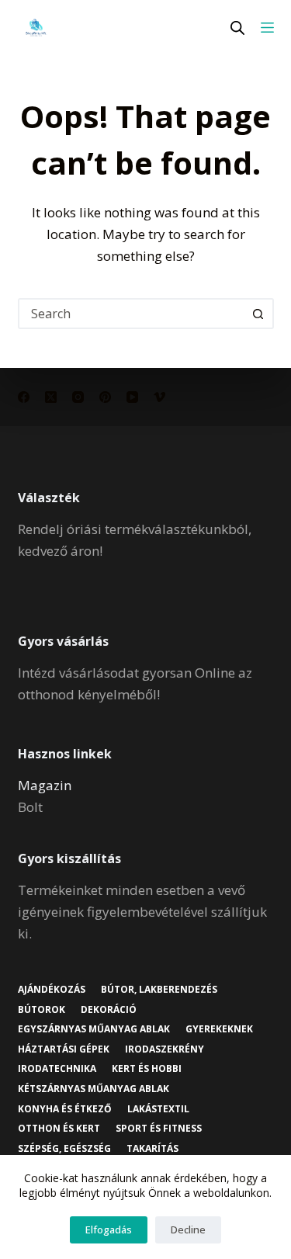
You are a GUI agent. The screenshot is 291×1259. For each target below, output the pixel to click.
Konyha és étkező (65, 1109)
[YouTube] (132, 397)
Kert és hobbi (147, 1069)
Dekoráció (109, 1010)
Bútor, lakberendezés (159, 989)
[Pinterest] (105, 397)
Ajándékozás (51, 989)
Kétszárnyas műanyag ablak (93, 1089)
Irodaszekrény (164, 1049)
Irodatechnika (57, 1069)
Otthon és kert (59, 1128)
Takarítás (152, 1149)
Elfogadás (108, 1229)
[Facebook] (23, 397)
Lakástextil (158, 1109)
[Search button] (258, 314)
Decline (188, 1229)
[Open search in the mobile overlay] (237, 27)
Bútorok (41, 1010)
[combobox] (131, 313)
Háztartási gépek (63, 1049)
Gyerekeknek (219, 1029)
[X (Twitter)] (51, 397)
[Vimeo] (159, 397)
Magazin (44, 785)
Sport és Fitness (159, 1128)
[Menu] (267, 27)
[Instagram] (78, 397)
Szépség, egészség (64, 1149)
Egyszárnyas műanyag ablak (94, 1029)
